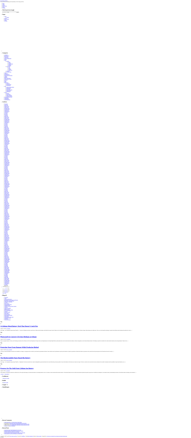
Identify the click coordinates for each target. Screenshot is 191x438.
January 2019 (6, 161)
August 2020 (6, 144)
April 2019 (6, 158)
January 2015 (6, 204)
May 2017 (6, 179)
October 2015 (6, 196)
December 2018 (6, 162)
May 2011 (6, 243)
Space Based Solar (9, 89)
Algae (9, 62)
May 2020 (6, 146)
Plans (5, 80)
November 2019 (7, 152)
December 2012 (6, 226)
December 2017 (6, 172)
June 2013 (6, 221)
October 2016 (6, 185)
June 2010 (6, 253)
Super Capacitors (9, 95)
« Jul (3, 293)
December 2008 (6, 269)
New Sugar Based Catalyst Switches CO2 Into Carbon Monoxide (14, 432)
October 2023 (6, 110)
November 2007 (7, 281)
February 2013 (6, 224)
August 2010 (6, 251)
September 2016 (7, 186)
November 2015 (7, 195)
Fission (5, 59)
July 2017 (5, 177)
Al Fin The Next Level (8, 299)
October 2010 (6, 249)
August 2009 (6, 262)
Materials (5, 77)
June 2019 (6, 156)
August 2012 (6, 230)
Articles (3, 5)
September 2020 (7, 143)
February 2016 (6, 192)
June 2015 (6, 199)
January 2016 (6, 193)
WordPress (23, 436)
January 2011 (6, 247)
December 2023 (6, 108)
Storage (5, 92)
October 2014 (6, 206)
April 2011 (6, 244)
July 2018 (5, 166)
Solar (5, 86)
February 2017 (6, 181)
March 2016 (6, 191)
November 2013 (7, 216)
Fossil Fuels (8, 66)
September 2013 (7, 218)
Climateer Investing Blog (8, 301)
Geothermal (6, 73)
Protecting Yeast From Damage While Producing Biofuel (19, 347)
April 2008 (6, 276)
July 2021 (5, 134)
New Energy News (7, 310)
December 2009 (6, 258)
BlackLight (6, 56)
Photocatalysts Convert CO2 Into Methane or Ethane (18, 337)
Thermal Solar (8, 90)
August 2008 (6, 273)
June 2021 (6, 135)
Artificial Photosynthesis (10, 87)
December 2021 (6, 129)
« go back (1, 374)
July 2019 (5, 155)
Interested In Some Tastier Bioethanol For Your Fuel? (18, 423)
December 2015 (6, 194)
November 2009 (7, 259)
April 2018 (6, 169)
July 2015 (5, 198)
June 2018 (6, 167)
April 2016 (6, 190)
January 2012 (6, 236)
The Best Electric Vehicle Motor (17, 422)
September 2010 (7, 250)
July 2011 (5, 241)
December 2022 (6, 119)
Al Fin (5, 298)
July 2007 (5, 284)
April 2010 (6, 255)
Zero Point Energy (7, 99)
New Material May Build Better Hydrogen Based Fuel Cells (19, 424)
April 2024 (6, 104)
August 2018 (6, 165)
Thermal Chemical (9, 96)
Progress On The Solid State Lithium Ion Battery (17, 368)
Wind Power (8, 91)
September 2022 (7, 121)
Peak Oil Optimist (7, 312)
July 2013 (5, 220)
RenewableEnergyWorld (8, 315)
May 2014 (6, 211)
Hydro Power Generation (8, 75)
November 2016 (7, 184)
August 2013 (6, 219)
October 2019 (6, 153)
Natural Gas (10, 70)
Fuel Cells (8, 83)
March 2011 (6, 245)
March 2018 (6, 170)
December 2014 (6, 205)
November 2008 (7, 270)
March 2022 (6, 127)
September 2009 (7, 261)
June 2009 (6, 264)
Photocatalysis (8, 88)
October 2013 (6, 217)
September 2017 (7, 175)
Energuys (5, 425)
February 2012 (6, 235)
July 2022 (5, 123)
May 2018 (6, 168)
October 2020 (6, 142)
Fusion (5, 72)
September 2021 (7, 132)
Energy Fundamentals (7, 58)
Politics (5, 81)
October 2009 (6, 260)
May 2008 (6, 275)
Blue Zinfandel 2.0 (31, 436)
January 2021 (6, 139)
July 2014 (5, 209)
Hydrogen (8, 71)
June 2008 (6, 274)
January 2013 (6, 225)
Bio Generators (6, 55)
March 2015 (6, 202)
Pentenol (9, 65)
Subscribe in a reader (6, 378)
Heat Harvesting (7, 74)
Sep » (5, 293)
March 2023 (6, 116)
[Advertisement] (6, 36)
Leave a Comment (9, 349)
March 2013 (6, 223)
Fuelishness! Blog (7, 305)
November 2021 (7, 130)
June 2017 (6, 178)
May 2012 (6, 232)
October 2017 (6, 174)
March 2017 (6, 180)
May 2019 (6, 157)
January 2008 (6, 279)
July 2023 (5, 112)
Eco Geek (6, 302)
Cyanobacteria (10, 63)
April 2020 (6, 147)
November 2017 (7, 173)
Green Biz (6, 307)
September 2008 (7, 272)
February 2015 (6, 203)
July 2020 (5, 145)
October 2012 (6, 228)
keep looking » (7, 374)
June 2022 (6, 124)
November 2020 (7, 141)
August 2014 (6, 208)
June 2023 (6, 113)
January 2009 (6, 268)
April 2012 (6, 233)
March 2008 (6, 277)
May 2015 (6, 200)
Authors (7, 17)
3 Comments (8, 339)
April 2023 (6, 115)
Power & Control (7, 314)
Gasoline (9, 69)
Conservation (6, 57)
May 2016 (6, 189)
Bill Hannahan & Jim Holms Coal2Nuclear (11, 300)
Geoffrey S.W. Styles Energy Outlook (10, 306)
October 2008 (6, 271)
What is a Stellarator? (12, 425)
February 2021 (6, 138)
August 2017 (6, 176)
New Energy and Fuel (3, 0)
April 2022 (6, 126)
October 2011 (6, 239)
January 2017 (6, 182)
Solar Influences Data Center (8, 317)
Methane (9, 64)
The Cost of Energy (7, 319)
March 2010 (6, 256)
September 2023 (7, 111)
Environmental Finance (8, 304)
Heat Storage (8, 94)
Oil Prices (5, 311)
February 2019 (6, 160)
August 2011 (6, 240)
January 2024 (6, 107)
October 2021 (6, 131)
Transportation (6, 98)
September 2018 (7, 164)
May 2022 (6, 125)
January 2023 (6, 118)
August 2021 (6, 133)
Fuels (5, 60)
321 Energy (6, 297)
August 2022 (6, 122)
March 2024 (6, 105)
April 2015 (6, 201)
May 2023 (6, 114)
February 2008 (6, 278)
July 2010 (5, 252)
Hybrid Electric (8, 84)
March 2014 (6, 213)
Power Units (6, 82)
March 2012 (6, 234)
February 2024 (6, 106)
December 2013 (6, 215)
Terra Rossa (6, 318)
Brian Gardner (39, 436)
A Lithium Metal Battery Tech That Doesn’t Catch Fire (19, 326)
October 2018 (6, 163)
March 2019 (6, 159)
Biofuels (7, 61)
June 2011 (6, 242)
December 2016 (6, 183)
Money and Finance (7, 78)
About (3, 4)
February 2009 (6, 267)
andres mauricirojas (7, 422)
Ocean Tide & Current (7, 79)
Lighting (5, 76)
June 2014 (6, 210)
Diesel (9, 68)
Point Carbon (6, 313)
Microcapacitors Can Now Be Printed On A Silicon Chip (13, 433)
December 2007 (6, 280)
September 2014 (7, 207)
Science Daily (6, 316)
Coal (9, 67)
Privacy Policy (4, 6)
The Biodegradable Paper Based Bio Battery (15, 358)
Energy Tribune (6, 303)
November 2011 (6, 238)
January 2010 (6, 257)
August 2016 (6, 187)
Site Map (3, 7)
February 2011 (6, 246)
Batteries (7, 93)
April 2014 (6, 212)
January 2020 (6, 150)
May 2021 (6, 136)
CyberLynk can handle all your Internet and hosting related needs (57, 436)
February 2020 (6, 149)
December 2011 (6, 237)
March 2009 (6, 266)
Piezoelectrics (8, 85)
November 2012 (7, 227)
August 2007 (6, 283)
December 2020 (6, 140)
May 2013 (6, 222)
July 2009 (5, 263)
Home (3, 3)
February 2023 (6, 117)
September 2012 (7, 229)
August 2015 (6, 197)
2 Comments (8, 328)
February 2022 (6, 128)
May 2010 (6, 254)
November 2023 (7, 109)
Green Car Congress (7, 308)
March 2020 (6, 148)
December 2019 (6, 151)
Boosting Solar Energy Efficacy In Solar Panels (11, 431)
